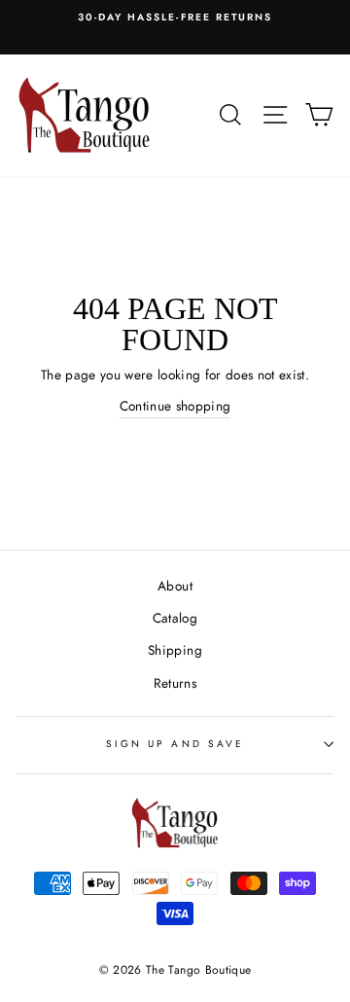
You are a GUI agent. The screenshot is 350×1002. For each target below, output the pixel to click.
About (175, 585)
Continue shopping (175, 405)
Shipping (175, 650)
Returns (175, 683)
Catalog (175, 617)
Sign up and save (175, 743)
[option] (175, 17)
